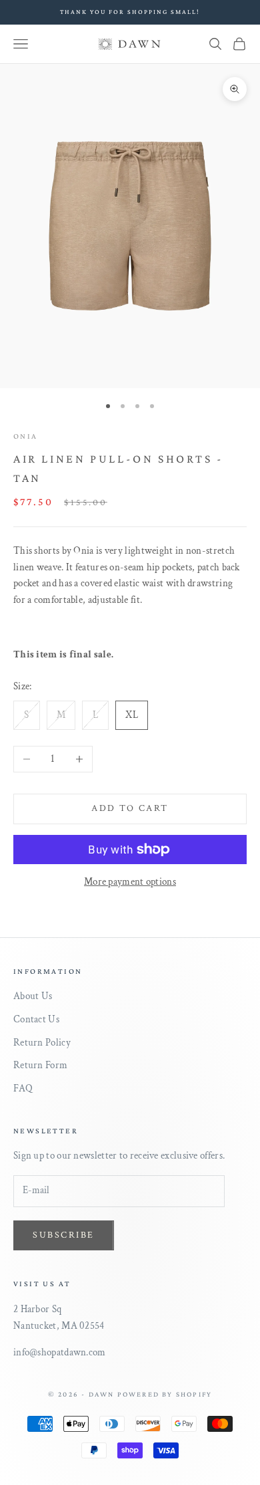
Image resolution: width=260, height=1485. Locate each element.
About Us (32, 996)
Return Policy (42, 1042)
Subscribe (64, 1235)
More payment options (130, 881)
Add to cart (130, 808)
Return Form (40, 1065)
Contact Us (36, 1019)
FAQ (23, 1088)
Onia (25, 436)
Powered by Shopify (165, 1394)
